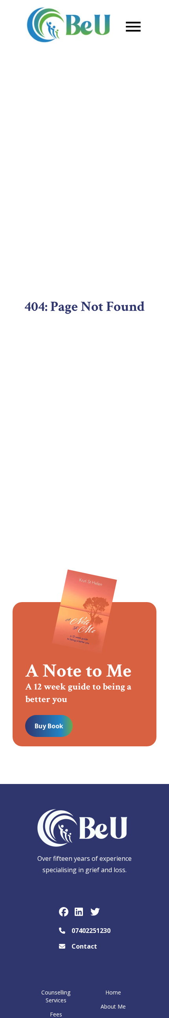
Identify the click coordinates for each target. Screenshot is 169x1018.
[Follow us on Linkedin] (79, 912)
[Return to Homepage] (68, 27)
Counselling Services (55, 996)
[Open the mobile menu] (133, 26)
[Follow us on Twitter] (95, 912)
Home (113, 992)
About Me (113, 1006)
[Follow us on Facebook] (64, 912)
